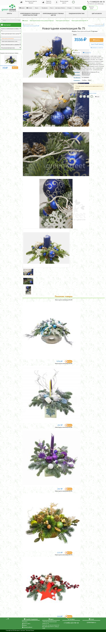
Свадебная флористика (76, 13)
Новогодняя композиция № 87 (96, 25)
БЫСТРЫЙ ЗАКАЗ (97, 44)
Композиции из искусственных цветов (53, 14)
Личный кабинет (27, 627)
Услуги (36, 8)
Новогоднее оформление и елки (9, 41)
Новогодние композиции (8, 38)
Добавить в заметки (97, 47)
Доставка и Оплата (60, 8)
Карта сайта (26, 623)
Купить (15, 67)
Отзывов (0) (87, 52)
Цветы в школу (97, 13)
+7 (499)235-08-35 (97, 2)
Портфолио (45, 8)
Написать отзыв (92, 93)
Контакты (77, 8)
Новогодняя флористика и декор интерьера (42, 20)
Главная (23, 8)
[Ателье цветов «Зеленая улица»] (9, 7)
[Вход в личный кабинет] (73, 2)
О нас (51, 8)
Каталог (30, 8)
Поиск (25, 625)
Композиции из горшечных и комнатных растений (30, 14)
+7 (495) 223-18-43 (71, 623)
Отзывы (69, 8)
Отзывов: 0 (83, 93)
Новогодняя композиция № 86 (31, 25)
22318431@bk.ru (91, 622)
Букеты (9, 13)
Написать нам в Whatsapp (96, 3)
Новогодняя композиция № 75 (8, 65)
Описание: (77, 52)
